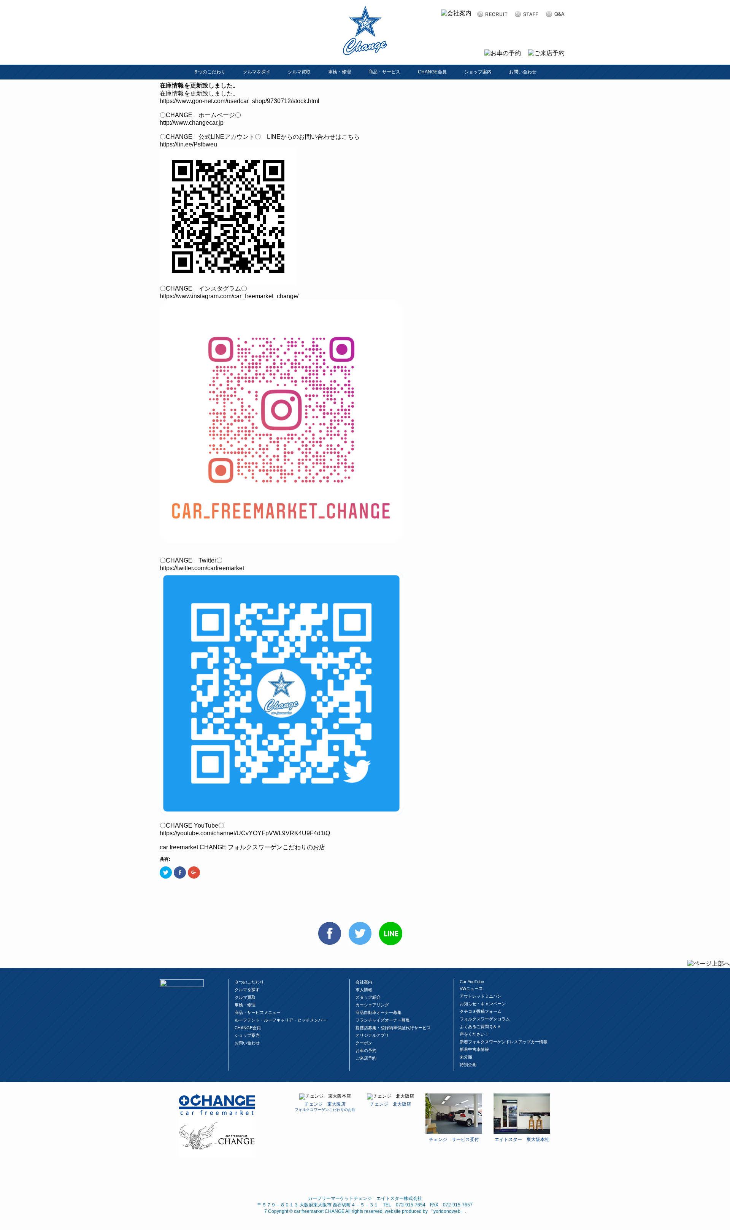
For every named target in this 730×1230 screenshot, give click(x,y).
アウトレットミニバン (480, 996)
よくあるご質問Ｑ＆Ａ (480, 1026)
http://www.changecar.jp (192, 122)
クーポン (363, 1043)
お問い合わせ (522, 72)
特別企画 (468, 1064)
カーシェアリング (372, 1005)
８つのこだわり (209, 72)
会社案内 (363, 982)
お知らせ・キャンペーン (483, 1003)
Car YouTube (472, 981)
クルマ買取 (299, 72)
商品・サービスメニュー (258, 1012)
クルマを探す (256, 72)
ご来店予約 (365, 1058)
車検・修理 (339, 72)
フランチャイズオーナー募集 (382, 1020)
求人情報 (363, 989)
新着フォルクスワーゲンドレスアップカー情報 (504, 1041)
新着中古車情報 (474, 1049)
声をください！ (474, 1034)
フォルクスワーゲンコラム (485, 1019)
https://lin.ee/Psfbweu (188, 144)
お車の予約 (365, 1050)
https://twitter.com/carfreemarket (202, 568)
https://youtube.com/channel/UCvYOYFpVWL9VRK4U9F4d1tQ (245, 833)
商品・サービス (384, 72)
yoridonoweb (446, 1211)
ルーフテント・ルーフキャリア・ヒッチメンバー (281, 1020)
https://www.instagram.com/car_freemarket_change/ (229, 296)
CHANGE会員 (432, 72)
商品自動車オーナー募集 (378, 1012)
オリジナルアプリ (372, 1035)
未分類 (466, 1057)
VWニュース (471, 988)
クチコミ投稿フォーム (480, 1011)
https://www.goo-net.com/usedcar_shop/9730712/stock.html (239, 101)
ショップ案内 (478, 72)
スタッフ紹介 (368, 997)
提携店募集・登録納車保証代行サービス (393, 1027)
